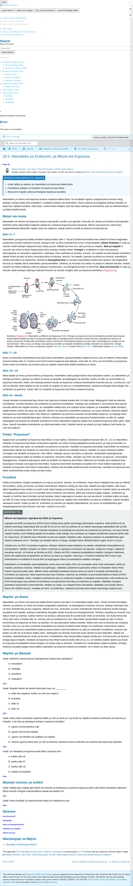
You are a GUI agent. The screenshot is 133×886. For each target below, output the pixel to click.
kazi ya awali (116, 346)
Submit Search (8, 52)
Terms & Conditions (108, 879)
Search (7, 143)
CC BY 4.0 (89, 346)
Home (15, 149)
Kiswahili (30, 149)
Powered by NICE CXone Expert (39, 874)
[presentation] (109, 270)
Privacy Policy (93, 879)
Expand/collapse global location (129, 148)
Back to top (7, 862)
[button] (9, 99)
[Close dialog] (1, 125)
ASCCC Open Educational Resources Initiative (104, 172)
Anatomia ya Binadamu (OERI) (56, 149)
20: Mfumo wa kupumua (88, 149)
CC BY (82, 852)
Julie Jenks (62, 346)
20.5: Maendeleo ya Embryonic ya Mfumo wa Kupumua (39, 852)
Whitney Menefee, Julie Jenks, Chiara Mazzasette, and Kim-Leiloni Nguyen (42, 169)
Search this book (7, 44)
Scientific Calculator (13, 80)
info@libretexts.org (49, 882)
